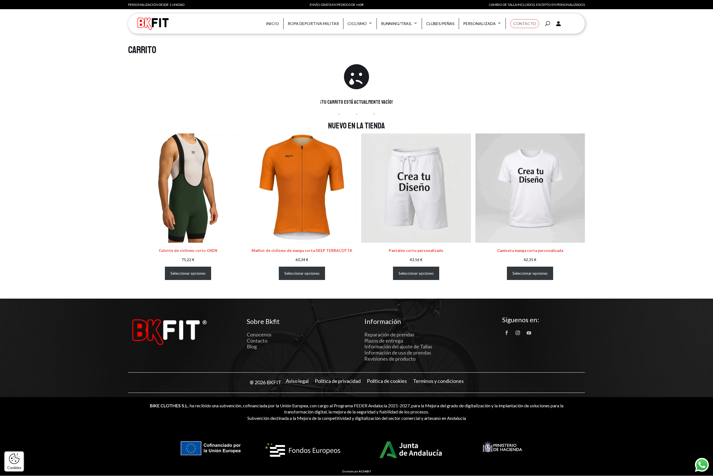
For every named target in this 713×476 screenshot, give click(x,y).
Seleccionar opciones (188, 273)
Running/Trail (396, 23)
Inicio (272, 23)
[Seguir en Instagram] (517, 332)
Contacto (524, 23)
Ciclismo (357, 23)
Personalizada (479, 23)
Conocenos (259, 334)
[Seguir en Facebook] (506, 332)
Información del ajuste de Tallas (398, 346)
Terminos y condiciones (438, 381)
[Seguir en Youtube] (528, 332)
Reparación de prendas (389, 334)
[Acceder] (558, 24)
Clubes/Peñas (440, 23)
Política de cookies (387, 381)
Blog (252, 346)
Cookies (14, 467)
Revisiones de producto (390, 359)
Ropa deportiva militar (313, 23)
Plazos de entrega (383, 341)
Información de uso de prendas (397, 352)
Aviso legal (297, 381)
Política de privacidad (338, 381)
